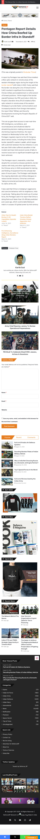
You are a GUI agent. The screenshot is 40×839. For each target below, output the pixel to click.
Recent (18, 437)
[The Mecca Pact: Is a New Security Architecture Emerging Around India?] (7, 781)
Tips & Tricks (7, 721)
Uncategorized (7, 724)
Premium (6, 715)
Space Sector (7, 718)
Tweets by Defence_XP (20, 766)
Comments (31, 437)
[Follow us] (37, 658)
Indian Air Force (8, 693)
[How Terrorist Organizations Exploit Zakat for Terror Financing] (29, 609)
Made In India (32, 815)
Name (4, 392)
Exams (5, 689)
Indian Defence (8, 699)
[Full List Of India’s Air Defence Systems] (7, 445)
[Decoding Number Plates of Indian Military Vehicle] (7, 454)
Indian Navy (7, 702)
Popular (7, 437)
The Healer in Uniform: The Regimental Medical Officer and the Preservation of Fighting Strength (29, 644)
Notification (6, 712)
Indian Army (7, 696)
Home (5, 20)
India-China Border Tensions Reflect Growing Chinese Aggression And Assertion (26, 219)
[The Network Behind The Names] (10, 609)
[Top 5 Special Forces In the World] (7, 472)
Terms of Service (8, 750)
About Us (6, 747)
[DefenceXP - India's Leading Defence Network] (20, 7)
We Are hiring (7, 740)
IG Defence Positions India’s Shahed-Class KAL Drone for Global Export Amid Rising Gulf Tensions (20, 293)
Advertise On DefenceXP (11, 744)
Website (4, 410)
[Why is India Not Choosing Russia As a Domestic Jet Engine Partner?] (7, 463)
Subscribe (6, 753)
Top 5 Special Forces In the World (25, 470)
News (10, 20)
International (7, 705)
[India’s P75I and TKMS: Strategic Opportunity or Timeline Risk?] (10, 633)
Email (4, 401)
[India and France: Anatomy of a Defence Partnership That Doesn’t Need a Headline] (20, 781)
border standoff (7, 85)
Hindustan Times (29, 72)
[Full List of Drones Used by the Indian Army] (7, 481)
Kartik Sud (7, 41)
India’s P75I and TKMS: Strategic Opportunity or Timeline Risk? (10, 642)
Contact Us (6, 737)
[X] (17, 276)
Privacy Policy (7, 734)
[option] (20, 291)
